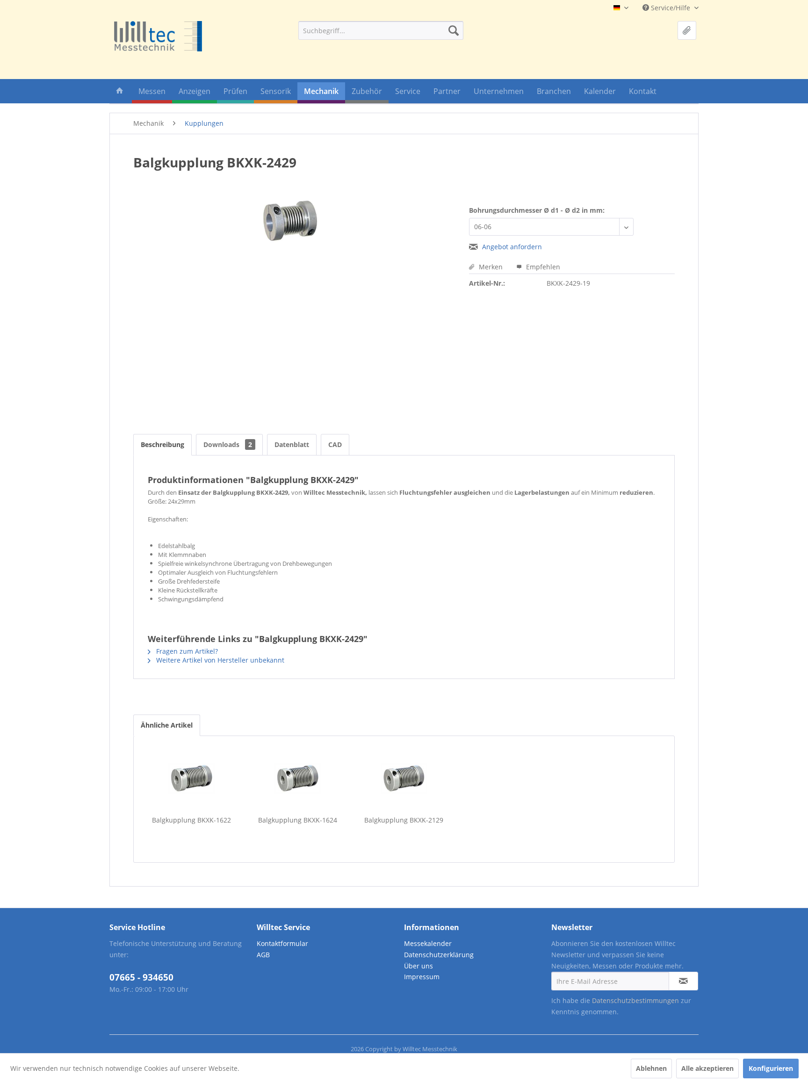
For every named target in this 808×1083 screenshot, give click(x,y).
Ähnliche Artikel (167, 725)
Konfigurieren (771, 1068)
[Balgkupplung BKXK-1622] (191, 778)
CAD (335, 444)
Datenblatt (291, 444)
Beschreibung (162, 444)
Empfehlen (542, 266)
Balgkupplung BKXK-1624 (297, 820)
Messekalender (428, 943)
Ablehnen (651, 1068)
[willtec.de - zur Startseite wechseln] (158, 36)
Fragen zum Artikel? (186, 651)
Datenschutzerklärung (439, 954)
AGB (263, 954)
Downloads (227, 444)
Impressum (422, 976)
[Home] (119, 92)
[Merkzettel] (687, 30)
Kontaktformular (282, 943)
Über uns (418, 965)
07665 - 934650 (141, 977)
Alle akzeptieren (707, 1068)
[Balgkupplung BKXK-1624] (297, 778)
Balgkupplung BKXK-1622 (191, 820)
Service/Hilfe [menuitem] (670, 7)
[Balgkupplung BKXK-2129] (403, 778)
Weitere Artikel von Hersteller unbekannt (219, 660)
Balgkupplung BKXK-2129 (403, 820)
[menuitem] (380, 30)
